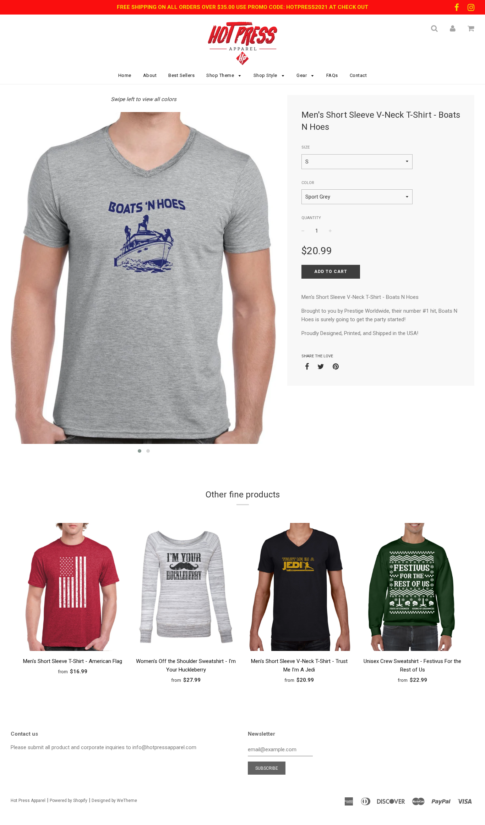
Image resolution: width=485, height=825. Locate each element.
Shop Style (266, 75)
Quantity (311, 218)
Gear (302, 75)
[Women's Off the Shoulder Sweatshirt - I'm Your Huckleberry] (186, 588)
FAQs (332, 75)
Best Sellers (181, 75)
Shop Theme (220, 75)
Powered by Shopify (68, 800)
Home (124, 75)
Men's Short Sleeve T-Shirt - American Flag (72, 661)
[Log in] (453, 28)
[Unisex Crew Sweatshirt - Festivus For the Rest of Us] (412, 588)
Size (305, 147)
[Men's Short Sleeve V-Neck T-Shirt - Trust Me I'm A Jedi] (299, 588)
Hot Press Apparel (28, 800)
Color (307, 182)
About (150, 75)
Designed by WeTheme (114, 800)
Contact (358, 75)
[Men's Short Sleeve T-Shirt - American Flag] (72, 588)
